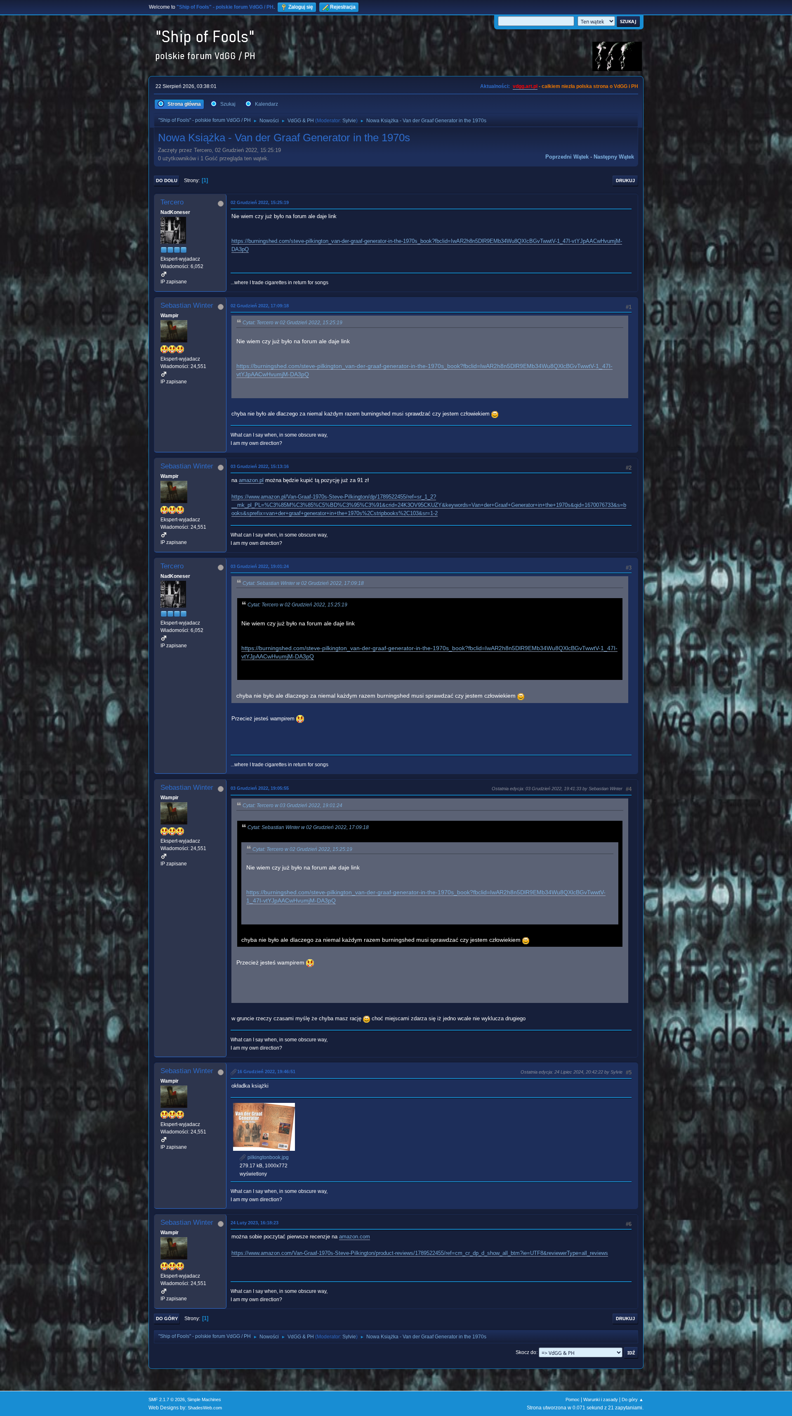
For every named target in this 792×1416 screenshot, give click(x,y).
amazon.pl (251, 480)
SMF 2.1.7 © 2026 (166, 1399)
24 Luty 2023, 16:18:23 (254, 1222)
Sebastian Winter (186, 305)
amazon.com (354, 1236)
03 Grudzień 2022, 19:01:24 (260, 566)
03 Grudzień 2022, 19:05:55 (260, 788)
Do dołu (166, 180)
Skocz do (526, 1352)
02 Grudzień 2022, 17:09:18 (260, 305)
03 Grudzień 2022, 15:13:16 (260, 466)
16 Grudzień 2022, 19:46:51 (266, 1071)
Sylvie (349, 121)
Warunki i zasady (600, 1399)
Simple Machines (204, 1399)
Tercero (172, 202)
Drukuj (625, 180)
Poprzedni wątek (567, 157)
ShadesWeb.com (205, 1407)
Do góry (167, 1318)
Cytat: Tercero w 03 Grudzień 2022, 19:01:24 (292, 805)
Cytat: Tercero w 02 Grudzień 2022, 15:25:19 (292, 322)
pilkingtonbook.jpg (267, 1157)
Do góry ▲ (633, 1399)
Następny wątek (614, 157)
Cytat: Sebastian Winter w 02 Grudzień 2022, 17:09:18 (303, 583)
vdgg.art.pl (525, 86)
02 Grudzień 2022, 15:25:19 (260, 202)
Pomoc (573, 1399)
